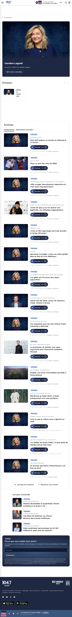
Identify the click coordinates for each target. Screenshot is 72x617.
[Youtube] (14, 597)
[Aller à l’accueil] (9, 3)
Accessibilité (44, 590)
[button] (9, 613)
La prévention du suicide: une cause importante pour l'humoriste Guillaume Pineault (46, 349)
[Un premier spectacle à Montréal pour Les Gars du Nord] (16, 465)
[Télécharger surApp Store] (8, 603)
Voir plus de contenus (25, 485)
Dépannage (25, 590)
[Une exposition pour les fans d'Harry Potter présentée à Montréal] (16, 324)
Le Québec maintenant (52, 151)
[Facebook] (3, 597)
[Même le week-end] (9, 92)
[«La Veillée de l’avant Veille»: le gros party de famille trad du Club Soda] (16, 442)
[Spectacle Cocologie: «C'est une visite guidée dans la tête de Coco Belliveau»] (16, 254)
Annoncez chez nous (14, 592)
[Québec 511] (68, 585)
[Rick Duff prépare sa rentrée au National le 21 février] (16, 140)
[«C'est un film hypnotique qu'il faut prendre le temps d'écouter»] (16, 231)
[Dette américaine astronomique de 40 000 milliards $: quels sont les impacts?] (17, 527)
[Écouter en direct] (36, 2)
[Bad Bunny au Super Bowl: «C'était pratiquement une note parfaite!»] (16, 396)
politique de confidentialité (26, 563)
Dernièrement (9, 130)
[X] (10, 597)
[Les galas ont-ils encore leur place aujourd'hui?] (16, 277)
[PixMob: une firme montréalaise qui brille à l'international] (16, 372)
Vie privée (18, 590)
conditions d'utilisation (45, 563)
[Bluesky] (7, 597)
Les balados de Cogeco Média (52, 3)
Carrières (5, 592)
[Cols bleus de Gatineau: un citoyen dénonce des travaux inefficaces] (17, 514)
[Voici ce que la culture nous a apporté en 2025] (16, 419)
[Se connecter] (69, 2)
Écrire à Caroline (16, 72)
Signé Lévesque (53, 477)
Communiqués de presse (56, 590)
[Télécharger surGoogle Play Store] (22, 603)
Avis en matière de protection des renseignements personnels (43, 561)
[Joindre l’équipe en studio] (61, 2)
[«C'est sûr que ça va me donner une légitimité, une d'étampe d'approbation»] (16, 207)
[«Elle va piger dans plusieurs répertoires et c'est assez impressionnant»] (16, 184)
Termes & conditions (8, 590)
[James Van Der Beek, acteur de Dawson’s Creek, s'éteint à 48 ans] (16, 300)
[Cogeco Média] (57, 584)
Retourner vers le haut (49, 485)
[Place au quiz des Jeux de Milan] (16, 163)
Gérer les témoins (34, 590)
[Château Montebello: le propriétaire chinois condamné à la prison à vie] (17, 502)
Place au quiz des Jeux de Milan (43, 163)
